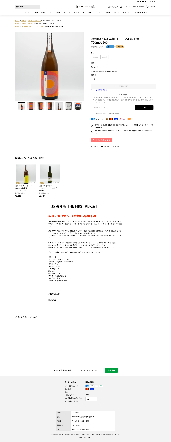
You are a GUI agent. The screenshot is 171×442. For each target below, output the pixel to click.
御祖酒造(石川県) (97, 47)
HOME (27, 13)
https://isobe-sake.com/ (80, 429)
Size (93, 53)
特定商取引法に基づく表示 (74, 398)
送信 (144, 108)
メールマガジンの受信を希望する (108, 113)
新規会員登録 (138, 7)
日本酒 (35, 13)
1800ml (95, 57)
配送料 (96, 71)
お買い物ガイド (141, 13)
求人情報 (68, 389)
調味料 (116, 13)
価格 (93, 62)
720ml (104, 57)
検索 (66, 392)
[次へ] (83, 106)
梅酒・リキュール (64, 13)
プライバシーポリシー (72, 401)
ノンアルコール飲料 (103, 13)
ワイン (50, 13)
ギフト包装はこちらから (100, 90)
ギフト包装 (127, 13)
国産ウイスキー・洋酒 (83, 13)
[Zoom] (49, 66)
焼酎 (43, 13)
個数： (93, 75)
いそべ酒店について (71, 386)
